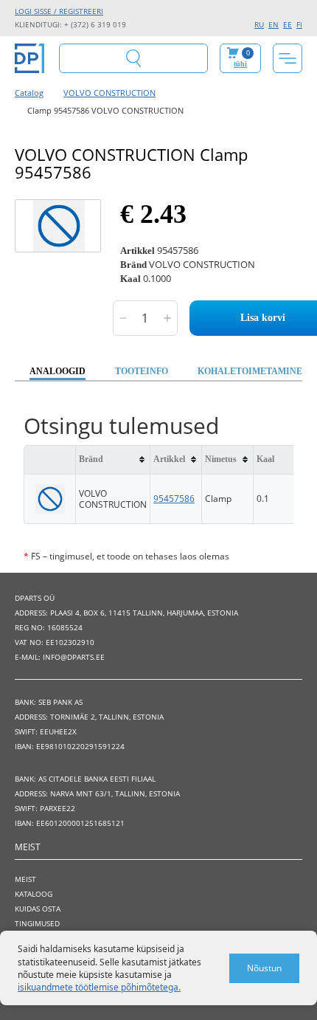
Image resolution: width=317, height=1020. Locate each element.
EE (287, 24)
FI (299, 24)
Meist (25, 879)
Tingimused (37, 923)
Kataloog (33, 894)
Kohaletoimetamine (250, 371)
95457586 (174, 498)
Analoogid (57, 371)
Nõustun (264, 968)
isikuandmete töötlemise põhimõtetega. (99, 987)
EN (273, 24)
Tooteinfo (141, 371)
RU (259, 24)
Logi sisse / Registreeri (59, 11)
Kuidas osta (37, 908)
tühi (240, 64)
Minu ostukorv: (242, 58)
